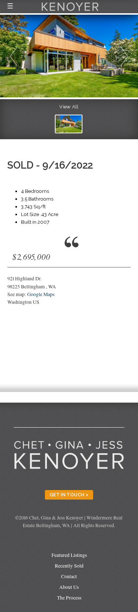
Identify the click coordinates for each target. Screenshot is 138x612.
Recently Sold (69, 565)
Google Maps (40, 294)
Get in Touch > (69, 494)
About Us (69, 587)
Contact (69, 576)
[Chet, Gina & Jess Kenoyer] (70, 11)
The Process (69, 597)
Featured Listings (69, 555)
